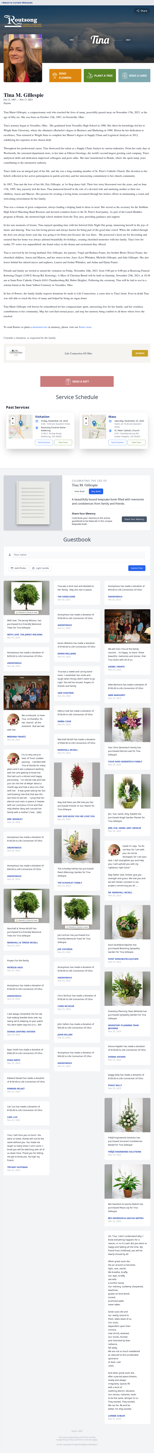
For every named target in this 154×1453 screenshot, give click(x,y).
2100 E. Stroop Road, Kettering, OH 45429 (51, 435)
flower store (85, 327)
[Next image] (147, 626)
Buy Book (96, 491)
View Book (79, 491)
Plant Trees (63, 442)
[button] (21, 423)
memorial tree (40, 327)
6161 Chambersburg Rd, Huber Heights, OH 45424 (127, 435)
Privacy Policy (68, 1439)
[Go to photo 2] (128, 641)
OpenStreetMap (80, 1444)
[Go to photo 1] (126, 642)
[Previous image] (107, 626)
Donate (140, 353)
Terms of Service (85, 1439)
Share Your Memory (134, 519)
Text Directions (44, 442)
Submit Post (137, 568)
